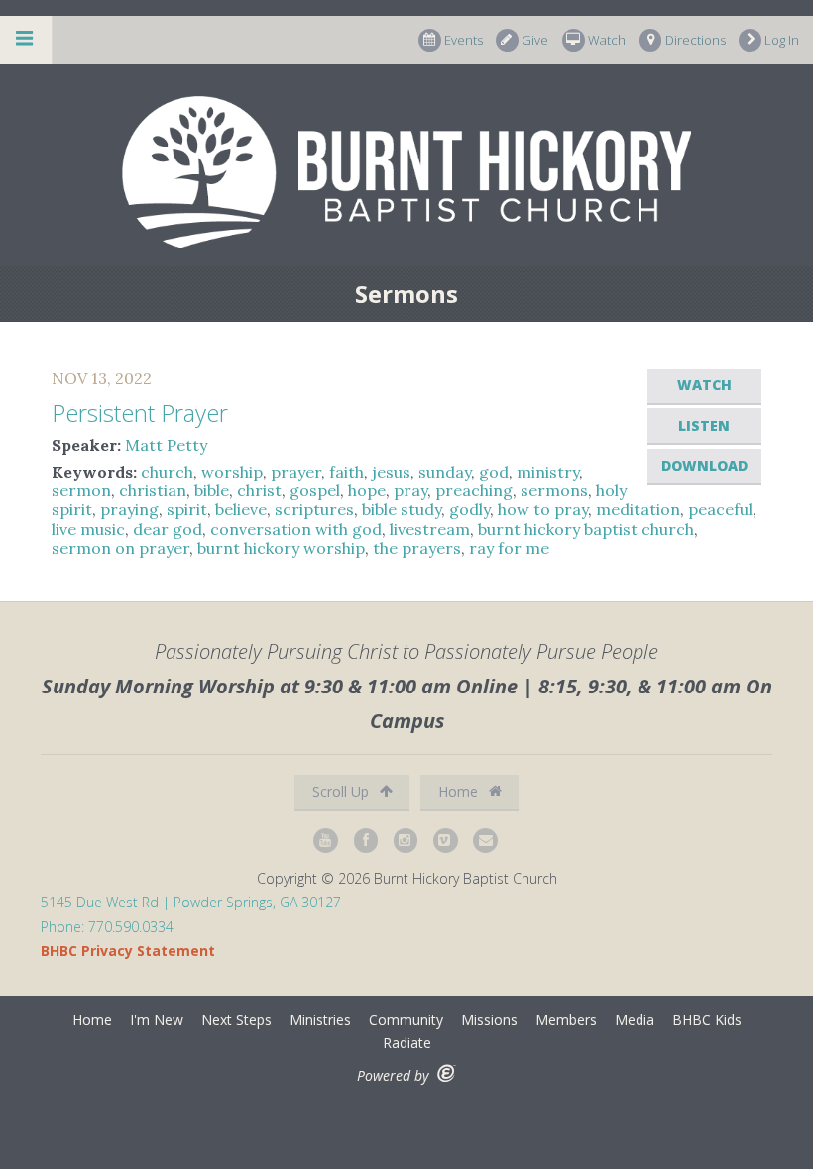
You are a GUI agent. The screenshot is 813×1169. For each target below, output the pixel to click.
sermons (554, 490)
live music (88, 529)
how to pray (543, 509)
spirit (187, 509)
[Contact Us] (486, 840)
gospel (315, 490)
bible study (401, 509)
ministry (548, 471)
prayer (296, 471)
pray (410, 490)
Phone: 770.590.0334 (107, 926)
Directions (695, 40)
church (167, 471)
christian (152, 490)
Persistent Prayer (140, 412)
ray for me (509, 548)
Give (535, 40)
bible (211, 490)
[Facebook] (367, 840)
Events (463, 40)
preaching (474, 490)
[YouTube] (326, 840)
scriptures (314, 509)
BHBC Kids (707, 1019)
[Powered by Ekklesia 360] (446, 1073)
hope (367, 490)
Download (704, 465)
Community (406, 1019)
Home (460, 791)
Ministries (320, 1019)
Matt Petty (166, 445)
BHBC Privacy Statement (128, 950)
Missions (489, 1019)
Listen (704, 425)
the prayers (417, 548)
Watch (607, 40)
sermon (81, 490)
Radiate (407, 1042)
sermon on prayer (120, 548)
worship (232, 471)
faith (346, 471)
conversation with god (296, 529)
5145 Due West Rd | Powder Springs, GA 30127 (191, 902)
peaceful (720, 509)
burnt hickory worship (281, 548)
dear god (167, 529)
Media (634, 1019)
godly (469, 509)
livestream (430, 529)
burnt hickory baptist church (586, 529)
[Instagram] (406, 840)
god (494, 471)
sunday (444, 471)
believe (241, 509)
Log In (781, 40)
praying (129, 509)
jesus (391, 471)
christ (259, 490)
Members (566, 1019)
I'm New (156, 1019)
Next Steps (236, 1019)
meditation (638, 509)
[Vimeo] (446, 840)
